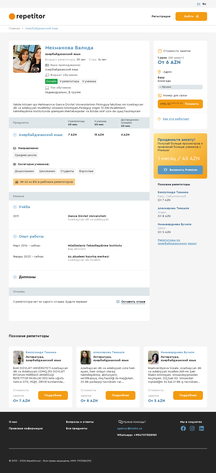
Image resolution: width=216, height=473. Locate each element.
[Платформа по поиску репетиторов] (27, 16)
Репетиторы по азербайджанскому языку (177, 242)
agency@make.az (129, 428)
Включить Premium (183, 169)
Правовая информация (26, 428)
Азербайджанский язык (41, 28)
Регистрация (161, 16)
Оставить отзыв (133, 301)
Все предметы (76, 428)
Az (198, 3)
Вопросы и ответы (80, 421)
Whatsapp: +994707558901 (137, 435)
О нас (13, 421)
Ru (204, 4)
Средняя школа (25, 155)
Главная (14, 28)
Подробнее (53, 395)
